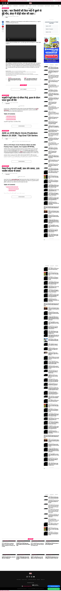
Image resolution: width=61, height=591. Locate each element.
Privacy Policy (24, 579)
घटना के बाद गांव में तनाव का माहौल (11, 119)
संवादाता (7, 17)
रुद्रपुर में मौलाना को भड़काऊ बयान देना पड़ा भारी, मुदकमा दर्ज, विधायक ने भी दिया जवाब (29, 0)
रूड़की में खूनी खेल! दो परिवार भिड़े (11, 116)
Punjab (30, 5)
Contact (38, 579)
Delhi (27, 5)
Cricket (21, 151)
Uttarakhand (15, 5)
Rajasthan (34, 5)
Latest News (9, 5)
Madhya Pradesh (41, 5)
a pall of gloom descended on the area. (19, 71)
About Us (42, 579)
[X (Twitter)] (29, 577)
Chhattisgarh (47, 5)
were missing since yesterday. (11, 75)
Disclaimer (19, 579)
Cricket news (30, 8)
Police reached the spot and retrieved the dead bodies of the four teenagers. (19, 73)
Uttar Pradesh (21, 5)
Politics (52, 5)
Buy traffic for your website (4, 590)
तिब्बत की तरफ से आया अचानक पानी (14, 188)
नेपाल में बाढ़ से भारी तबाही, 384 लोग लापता (12, 186)
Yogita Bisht (8, 103)
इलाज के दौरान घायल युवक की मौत (11, 117)
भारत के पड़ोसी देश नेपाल (15, 179)
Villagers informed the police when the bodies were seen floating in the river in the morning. (22, 74)
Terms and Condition (32, 579)
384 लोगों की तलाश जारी (12, 190)
